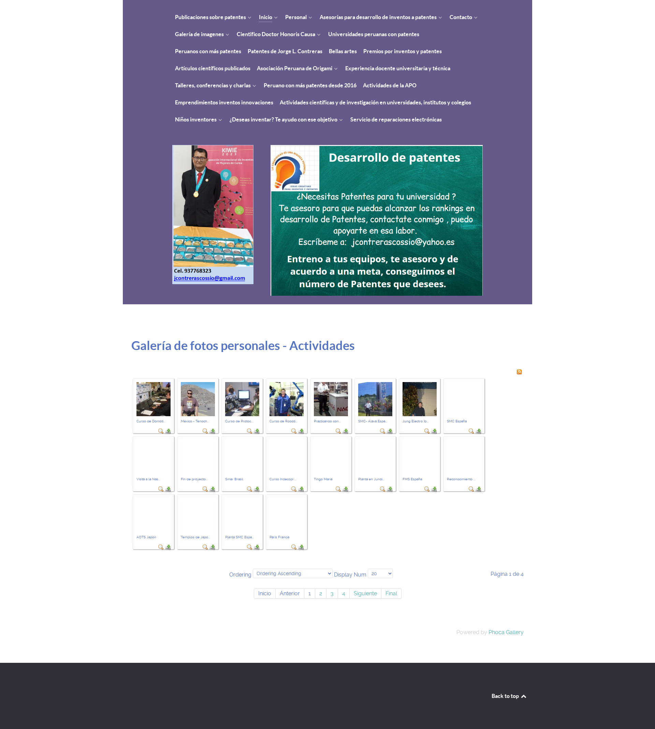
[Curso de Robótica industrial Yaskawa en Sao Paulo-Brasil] (287, 398)
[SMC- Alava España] (375, 398)
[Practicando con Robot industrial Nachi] (331, 398)
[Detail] (161, 430)
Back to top (506, 696)
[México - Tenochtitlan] (198, 398)
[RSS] (519, 371)
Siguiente (365, 593)
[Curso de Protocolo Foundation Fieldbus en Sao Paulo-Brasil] (242, 398)
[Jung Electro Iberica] (420, 398)
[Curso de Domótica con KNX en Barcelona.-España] (153, 398)
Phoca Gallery (506, 632)
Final (391, 593)
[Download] (168, 430)
